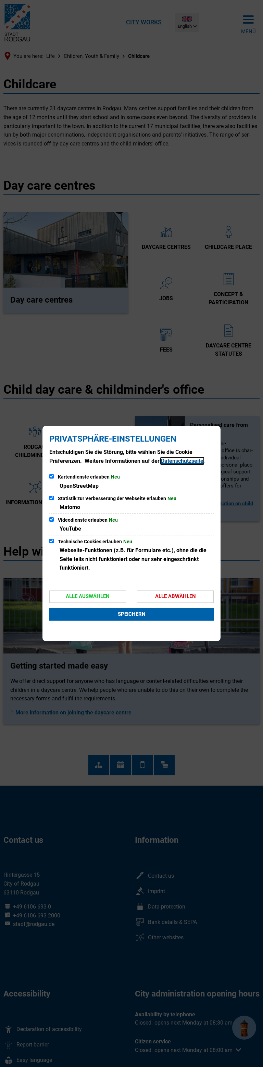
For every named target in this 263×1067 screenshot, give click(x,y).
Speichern (132, 614)
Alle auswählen (88, 596)
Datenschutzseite (182, 461)
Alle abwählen (175, 596)
